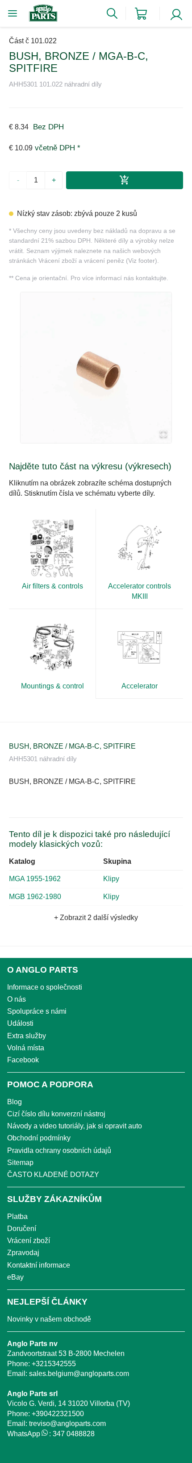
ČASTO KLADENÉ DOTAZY (53, 1174)
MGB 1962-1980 (35, 896)
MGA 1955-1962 (35, 879)
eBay (15, 1277)
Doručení (21, 1228)
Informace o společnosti (44, 987)
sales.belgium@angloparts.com (79, 1373)
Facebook (23, 1060)
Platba (17, 1216)
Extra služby (26, 1036)
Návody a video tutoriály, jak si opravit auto (74, 1126)
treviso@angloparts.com (67, 1423)
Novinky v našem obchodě (49, 1319)
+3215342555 (54, 1364)
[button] (96, 367)
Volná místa (25, 1048)
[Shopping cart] (141, 14)
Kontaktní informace (38, 1265)
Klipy (111, 879)
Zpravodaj (23, 1252)
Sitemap (20, 1162)
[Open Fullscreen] (163, 434)
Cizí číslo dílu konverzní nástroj (56, 1114)
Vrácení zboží (28, 1240)
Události (20, 1023)
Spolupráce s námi (37, 1011)
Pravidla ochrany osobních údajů (59, 1150)
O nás (16, 999)
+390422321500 (58, 1413)
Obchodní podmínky (39, 1138)
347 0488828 (74, 1434)
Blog (14, 1102)
